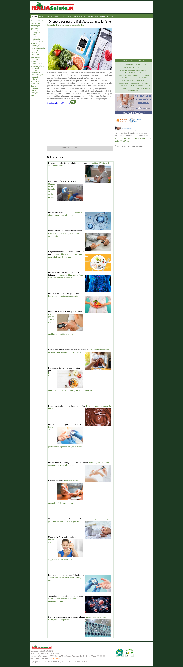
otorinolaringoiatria (140, 86)
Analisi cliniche (37, 23)
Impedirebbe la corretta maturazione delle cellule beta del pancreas (65, 255)
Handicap (34, 59)
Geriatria (34, 52)
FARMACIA (88, 16)
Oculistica (35, 70)
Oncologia (134, 83)
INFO (112, 16)
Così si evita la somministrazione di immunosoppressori (62, 599)
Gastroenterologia (38, 48)
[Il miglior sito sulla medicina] (124, 130)
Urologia (34, 92)
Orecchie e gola (37, 74)
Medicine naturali (37, 65)
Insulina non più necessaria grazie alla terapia (65, 213)
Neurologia (35, 68)
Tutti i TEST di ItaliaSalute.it (133, 112)
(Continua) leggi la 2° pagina (58, 103)
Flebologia (35, 45)
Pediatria (34, 79)
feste (68, 147)
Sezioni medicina (37, 20)
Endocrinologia (37, 41)
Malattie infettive (37, 61)
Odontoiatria (36, 72)
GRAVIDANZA (65, 16)
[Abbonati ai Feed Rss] (121, 122)
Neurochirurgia (127, 80)
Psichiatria (35, 81)
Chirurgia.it (35, 32)
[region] (80, 124)
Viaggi (33, 94)
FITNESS (54, 16)
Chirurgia (127, 67)
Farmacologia (36, 43)
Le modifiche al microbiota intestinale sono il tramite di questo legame (79, 350)
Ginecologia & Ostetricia (127, 75)
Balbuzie (34, 27)
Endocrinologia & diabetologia (133, 70)
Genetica (34, 50)
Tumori (33, 90)
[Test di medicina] (133, 110)
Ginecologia (35, 54)
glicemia (74, 147)
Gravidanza (35, 57)
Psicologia (35, 83)
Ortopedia (35, 77)
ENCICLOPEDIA (101, 16)
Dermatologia (36, 34)
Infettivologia (140, 78)
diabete (64, 147)
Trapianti (34, 88)
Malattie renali (36, 63)
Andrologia (35, 25)
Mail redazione (55, 658)
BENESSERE (44, 16)
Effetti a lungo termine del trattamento (63, 296)
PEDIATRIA (77, 16)
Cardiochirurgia (127, 65)
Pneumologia (133, 88)
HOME (34, 16)
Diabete (34, 36)
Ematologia (35, 39)
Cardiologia (35, 30)
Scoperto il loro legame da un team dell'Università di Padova (65, 276)
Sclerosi (34, 86)
